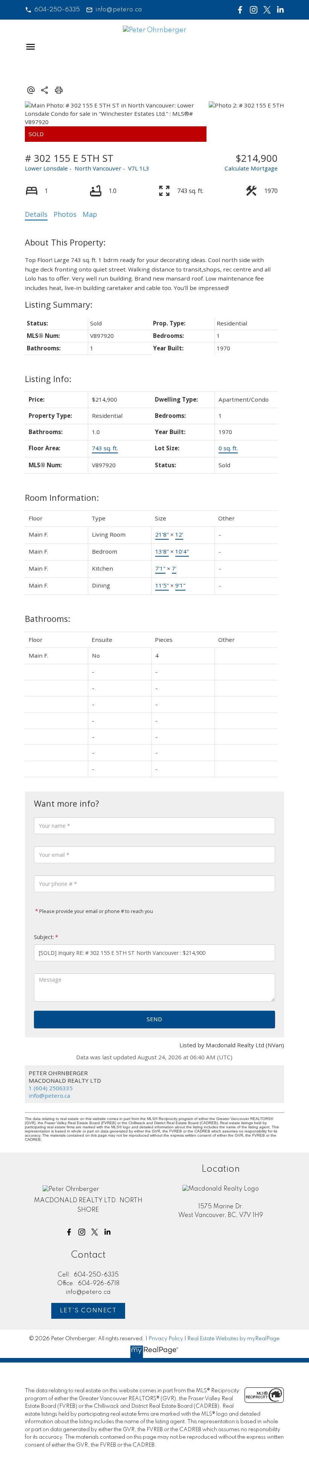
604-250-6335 (57, 10)
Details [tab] (36, 214)
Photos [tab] (65, 214)
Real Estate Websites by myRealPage (233, 1338)
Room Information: (62, 497)
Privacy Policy (165, 1338)
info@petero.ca (118, 10)
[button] (52, 9)
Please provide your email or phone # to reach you (95, 911)
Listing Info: (48, 378)
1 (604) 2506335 (51, 1088)
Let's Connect (88, 1311)
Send (154, 1019)
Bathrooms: (47, 618)
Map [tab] (90, 214)
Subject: (44, 937)
